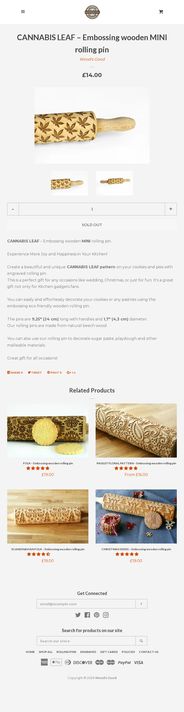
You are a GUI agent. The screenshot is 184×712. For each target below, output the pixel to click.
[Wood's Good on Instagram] (106, 616)
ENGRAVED (88, 652)
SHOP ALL (45, 652)
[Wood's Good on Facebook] (87, 616)
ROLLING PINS (66, 652)
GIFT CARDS (109, 652)
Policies (128, 652)
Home (30, 652)
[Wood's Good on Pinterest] (97, 616)
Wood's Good (92, 59)
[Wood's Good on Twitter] (78, 616)
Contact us (148, 652)
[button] (38, 468)
